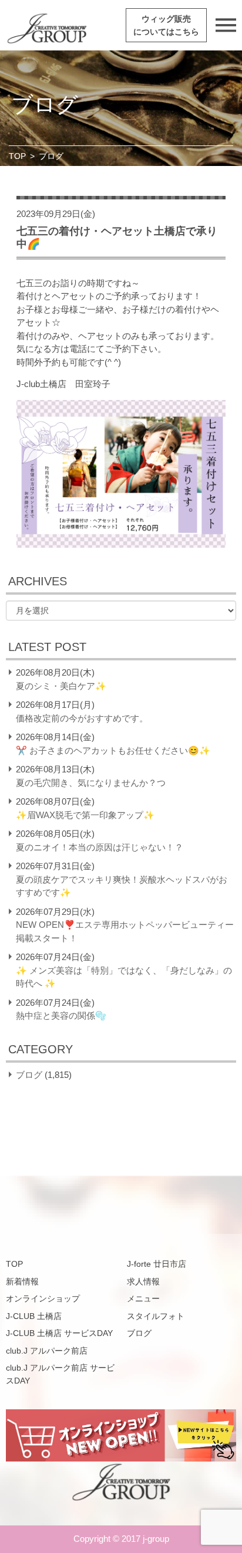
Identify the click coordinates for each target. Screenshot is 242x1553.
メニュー (143, 1298)
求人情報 (143, 1281)
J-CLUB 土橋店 (34, 1316)
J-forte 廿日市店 (156, 1264)
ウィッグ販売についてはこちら (166, 25)
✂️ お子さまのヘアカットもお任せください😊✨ (113, 750)
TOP (17, 156)
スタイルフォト (155, 1316)
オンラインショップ (43, 1298)
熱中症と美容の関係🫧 (61, 1015)
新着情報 (22, 1281)
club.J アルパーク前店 (47, 1350)
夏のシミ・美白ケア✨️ (61, 686)
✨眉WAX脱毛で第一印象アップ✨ (85, 815)
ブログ (29, 1075)
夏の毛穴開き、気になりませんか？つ (91, 783)
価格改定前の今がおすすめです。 (82, 718)
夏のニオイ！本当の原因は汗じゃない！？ (99, 847)
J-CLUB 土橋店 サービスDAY (59, 1333)
